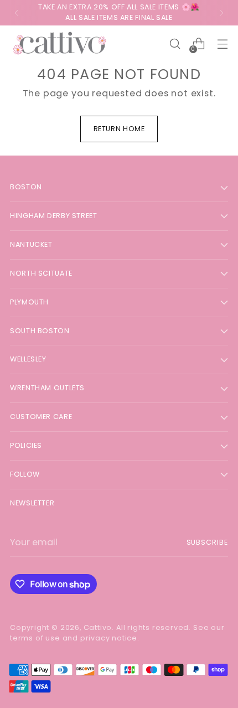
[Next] (221, 12)
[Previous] (16, 12)
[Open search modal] (174, 44)
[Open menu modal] (222, 44)
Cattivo (98, 627)
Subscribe (208, 542)
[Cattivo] (60, 44)
